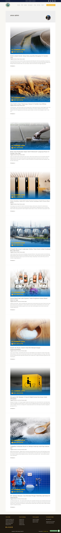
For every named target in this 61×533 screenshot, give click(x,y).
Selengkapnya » (12, 113)
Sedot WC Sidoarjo (36, 520)
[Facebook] (48, 1)
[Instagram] (52, 1)
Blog (18, 105)
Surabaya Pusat (21, 519)
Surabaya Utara (21, 523)
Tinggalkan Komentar (13, 105)
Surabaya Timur (21, 520)
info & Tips (19, 301)
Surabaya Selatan (22, 524)
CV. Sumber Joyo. (45, 531)
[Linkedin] (54, 1)
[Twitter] (50, 1)
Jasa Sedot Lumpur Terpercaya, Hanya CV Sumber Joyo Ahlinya (28, 104)
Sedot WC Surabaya (36, 519)
